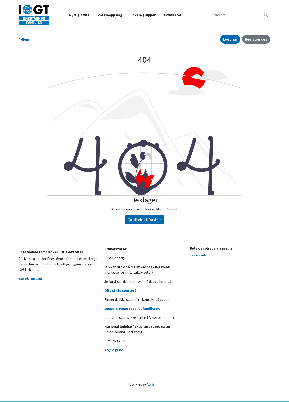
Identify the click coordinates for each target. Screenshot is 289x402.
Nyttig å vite (79, 15)
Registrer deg (256, 39)
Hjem (25, 39)
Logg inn (230, 39)
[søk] (265, 15)
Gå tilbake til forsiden (144, 219)
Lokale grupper (143, 15)
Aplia (151, 384)
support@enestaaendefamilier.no (132, 308)
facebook (198, 255)
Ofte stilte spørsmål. (121, 290)
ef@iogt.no (114, 350)
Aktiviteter (172, 15)
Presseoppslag (110, 15)
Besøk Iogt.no (30, 278)
